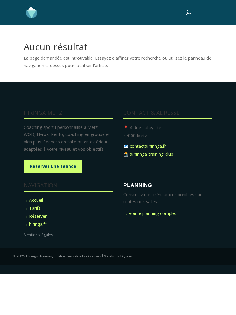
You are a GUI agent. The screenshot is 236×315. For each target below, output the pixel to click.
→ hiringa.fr (35, 224)
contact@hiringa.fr (148, 146)
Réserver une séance (53, 166)
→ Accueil (33, 200)
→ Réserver (35, 216)
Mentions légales (38, 234)
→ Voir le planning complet (149, 213)
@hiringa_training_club (151, 154)
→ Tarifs (32, 208)
